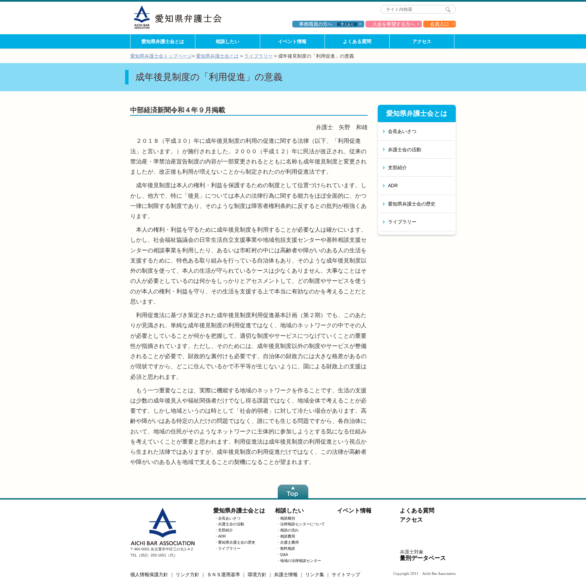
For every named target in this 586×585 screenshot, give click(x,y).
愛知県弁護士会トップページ (161, 56)
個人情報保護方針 (149, 574)
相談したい (227, 41)
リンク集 (314, 574)
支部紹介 (397, 167)
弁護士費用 (289, 542)
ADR (393, 185)
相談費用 (287, 536)
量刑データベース (423, 558)
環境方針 (257, 574)
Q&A (284, 554)
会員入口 (439, 24)
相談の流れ (289, 530)
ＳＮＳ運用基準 (223, 574)
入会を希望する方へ (393, 24)
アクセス (421, 41)
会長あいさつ (402, 131)
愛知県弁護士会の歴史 (411, 204)
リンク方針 (187, 574)
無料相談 (287, 548)
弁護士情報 (286, 574)
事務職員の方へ (326, 24)
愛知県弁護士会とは (162, 41)
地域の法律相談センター (300, 561)
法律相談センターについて (302, 524)
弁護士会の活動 (404, 149)
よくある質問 (357, 41)
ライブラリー (258, 56)
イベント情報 (292, 41)
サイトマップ (346, 574)
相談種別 (287, 518)
